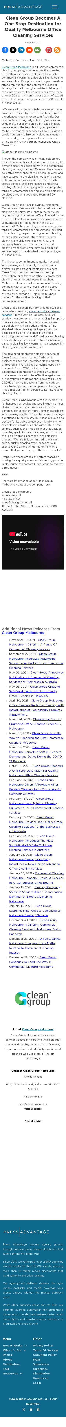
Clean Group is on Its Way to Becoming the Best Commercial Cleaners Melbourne (36, 738)
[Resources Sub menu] (21, 1373)
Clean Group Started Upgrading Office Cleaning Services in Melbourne (35, 724)
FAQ (6, 1369)
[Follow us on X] (23, 1409)
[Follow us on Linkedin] (38, 1409)
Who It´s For (12, 1350)
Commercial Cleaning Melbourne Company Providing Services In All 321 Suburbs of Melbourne (36, 878)
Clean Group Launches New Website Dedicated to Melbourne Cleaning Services (35, 911)
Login (37, 1383)
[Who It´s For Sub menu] (24, 1350)
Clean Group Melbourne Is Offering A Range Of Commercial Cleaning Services (33, 645)
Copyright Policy (45, 1355)
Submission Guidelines (41, 1366)
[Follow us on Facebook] (31, 1409)
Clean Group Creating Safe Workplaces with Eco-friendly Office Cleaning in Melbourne (34, 691)
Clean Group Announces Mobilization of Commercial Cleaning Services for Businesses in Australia (36, 677)
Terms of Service (45, 1350)
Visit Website (33, 1109)
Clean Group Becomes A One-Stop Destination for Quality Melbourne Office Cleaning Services (36, 771)
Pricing (7, 1355)
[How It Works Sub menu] (25, 1345)
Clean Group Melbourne (16, 67)
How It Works (12, 1345)
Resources (10, 1373)
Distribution (11, 1364)
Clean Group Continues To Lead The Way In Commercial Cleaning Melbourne (32, 962)
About (7, 1360)
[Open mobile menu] (54, 6)
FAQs (37, 1360)
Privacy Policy (43, 1345)
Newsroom (40, 1378)
